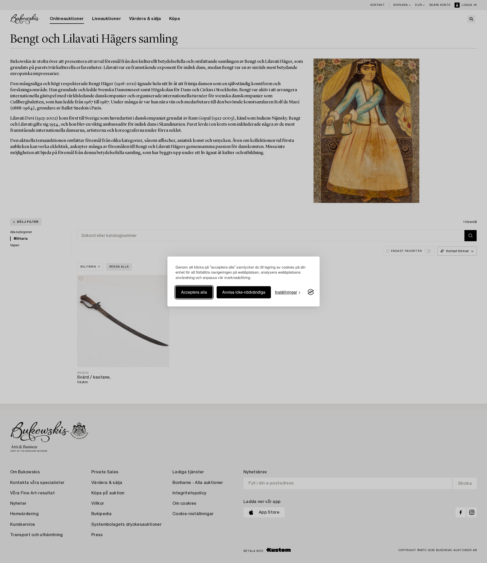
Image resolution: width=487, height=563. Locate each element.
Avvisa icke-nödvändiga (243, 292)
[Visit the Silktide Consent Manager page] (311, 292)
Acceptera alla (194, 292)
